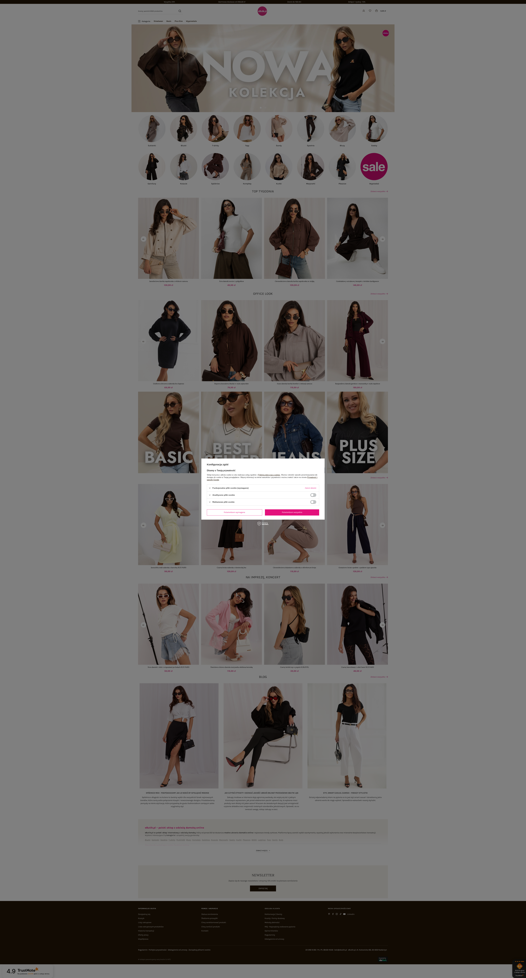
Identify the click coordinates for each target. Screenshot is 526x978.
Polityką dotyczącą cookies (269, 475)
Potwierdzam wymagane (234, 512)
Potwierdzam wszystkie (292, 512)
